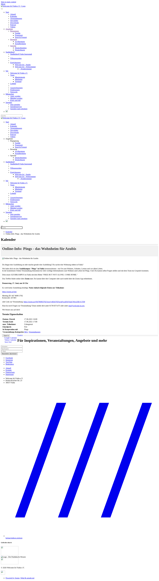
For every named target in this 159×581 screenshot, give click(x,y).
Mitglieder (18, 79)
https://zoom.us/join (9, 292)
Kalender (13, 16)
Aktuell (13, 14)
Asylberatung (20, 42)
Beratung (13, 39)
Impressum (10, 374)
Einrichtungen (15, 63)
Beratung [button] (13, 149)
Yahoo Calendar (10, 340)
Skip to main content (8, 2)
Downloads (14, 23)
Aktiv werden (15, 96)
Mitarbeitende (20, 77)
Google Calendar (10, 338)
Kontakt (9, 370)
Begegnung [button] (14, 141)
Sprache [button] (13, 156)
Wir (7, 71)
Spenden (9, 102)
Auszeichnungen (16, 88)
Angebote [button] (9, 139)
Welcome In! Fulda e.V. (19, 73)
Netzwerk (13, 92)
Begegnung (14, 31)
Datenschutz (10, 372)
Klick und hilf (15, 100)
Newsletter (14, 21)
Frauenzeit (19, 35)
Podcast (13, 25)
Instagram (9, 360)
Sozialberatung (20, 44)
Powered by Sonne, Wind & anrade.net (20, 578)
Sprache (13, 46)
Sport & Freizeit (21, 37)
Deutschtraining (21, 48)
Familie (17, 33)
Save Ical (7, 342)
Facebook (9, 358)
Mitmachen (10, 94)
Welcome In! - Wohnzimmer (25, 67)
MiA (26, 332)
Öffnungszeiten (16, 58)
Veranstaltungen (16, 18)
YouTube (9, 362)
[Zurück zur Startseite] (13, 6)
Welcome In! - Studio (23, 65)
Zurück (20, 335)
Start (7, 12)
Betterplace (10, 364)
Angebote (9, 29)
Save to (6, 335)
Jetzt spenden (15, 105)
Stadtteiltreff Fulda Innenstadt (21, 54)
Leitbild (13, 84)
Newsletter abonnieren (9, 354)
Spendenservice (16, 107)
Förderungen (15, 90)
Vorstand (18, 81)
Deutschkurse (20, 50)
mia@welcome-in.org (76, 306)
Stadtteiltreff (10, 52)
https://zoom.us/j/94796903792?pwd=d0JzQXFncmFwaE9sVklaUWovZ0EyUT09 (54, 302)
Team (12, 75)
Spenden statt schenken (18, 109)
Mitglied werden (16, 98)
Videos (12, 27)
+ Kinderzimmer (26, 69)
